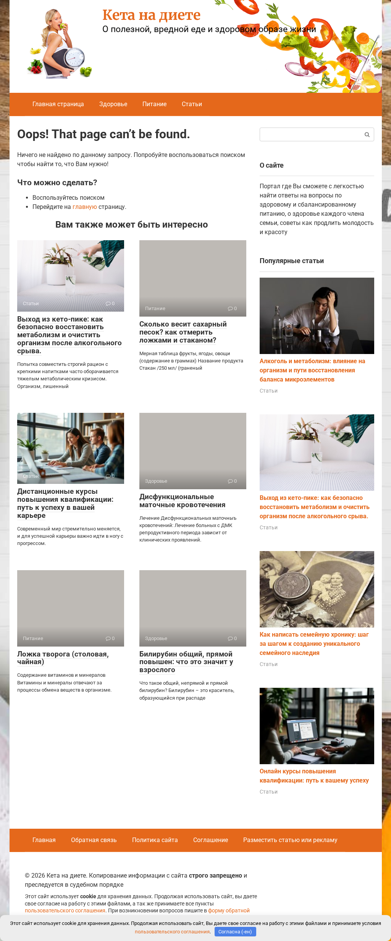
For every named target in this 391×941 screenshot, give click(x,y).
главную (85, 206)
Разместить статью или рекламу (290, 840)
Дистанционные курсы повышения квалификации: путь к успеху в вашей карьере (65, 503)
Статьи (192, 104)
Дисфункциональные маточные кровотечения (182, 500)
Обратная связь (94, 840)
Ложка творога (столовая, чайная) (63, 658)
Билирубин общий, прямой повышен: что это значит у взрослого (186, 662)
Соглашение (210, 840)
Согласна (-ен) (235, 932)
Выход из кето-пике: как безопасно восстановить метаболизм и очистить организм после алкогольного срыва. (69, 335)
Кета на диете (151, 15)
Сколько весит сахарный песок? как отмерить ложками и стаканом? (183, 332)
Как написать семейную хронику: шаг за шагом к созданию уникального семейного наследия (314, 643)
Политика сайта (155, 840)
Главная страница (58, 104)
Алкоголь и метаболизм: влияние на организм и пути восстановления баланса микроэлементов (312, 370)
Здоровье (113, 104)
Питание (154, 104)
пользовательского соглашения (65, 910)
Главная (44, 840)
